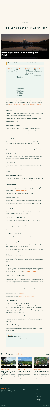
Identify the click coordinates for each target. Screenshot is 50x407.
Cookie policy (38, 393)
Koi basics (24, 390)
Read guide (3, 378)
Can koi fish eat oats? (19, 78)
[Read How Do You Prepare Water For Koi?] (25, 362)
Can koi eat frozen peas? (19, 77)
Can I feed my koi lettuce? (19, 72)
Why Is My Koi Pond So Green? (22, 190)
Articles (23, 22)
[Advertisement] (25, 11)
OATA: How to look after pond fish (38, 74)
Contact (37, 390)
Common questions (18, 90)
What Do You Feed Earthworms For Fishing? (16, 104)
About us (37, 389)
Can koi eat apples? (18, 76)
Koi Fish (22, 293)
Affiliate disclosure (39, 396)
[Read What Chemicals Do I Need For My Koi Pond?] (8, 362)
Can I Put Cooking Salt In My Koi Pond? (27, 296)
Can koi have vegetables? (19, 69)
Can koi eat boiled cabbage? (20, 75)
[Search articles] (48, 2)
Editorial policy (38, 399)
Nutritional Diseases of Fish (13, 338)
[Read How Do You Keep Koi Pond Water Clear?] (41, 362)
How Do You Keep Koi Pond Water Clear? (41, 372)
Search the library (25, 392)
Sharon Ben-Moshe (18, 30)
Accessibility (38, 400)
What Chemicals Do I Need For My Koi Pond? (8, 372)
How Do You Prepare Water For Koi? (24, 372)
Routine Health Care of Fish (13, 342)
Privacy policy (38, 392)
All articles (47, 354)
